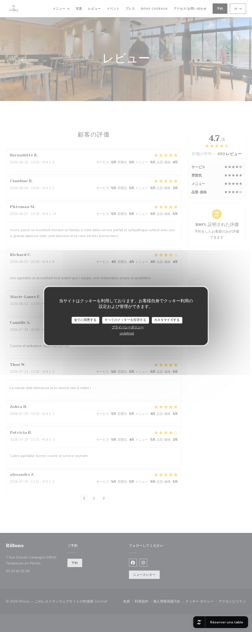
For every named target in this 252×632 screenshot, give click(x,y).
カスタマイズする (167, 320)
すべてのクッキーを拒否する (125, 320)
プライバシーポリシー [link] (128, 327)
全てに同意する (85, 320)
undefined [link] (127, 333)
